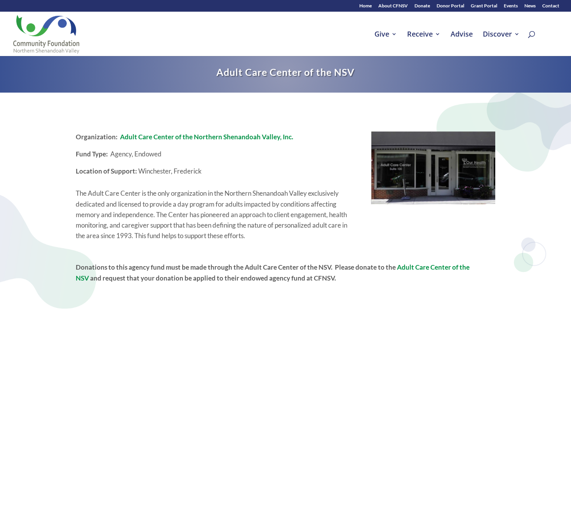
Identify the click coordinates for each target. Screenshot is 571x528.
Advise (462, 35)
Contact (550, 6)
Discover (497, 35)
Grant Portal (484, 6)
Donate (422, 6)
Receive (420, 35)
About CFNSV (393, 6)
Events (511, 6)
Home (365, 6)
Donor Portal (450, 6)
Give (381, 35)
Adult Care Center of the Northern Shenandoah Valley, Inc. (206, 137)
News (530, 6)
